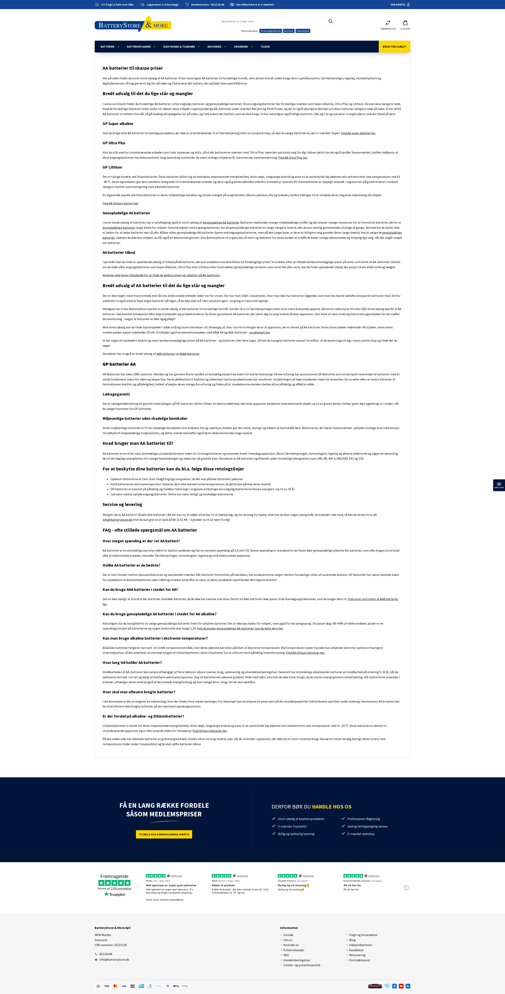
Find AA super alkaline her (358, 133)
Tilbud (265, 46)
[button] (405, 25)
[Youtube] (401, 986)
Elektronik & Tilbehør (179, 46)
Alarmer (288, 30)
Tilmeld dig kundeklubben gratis (164, 834)
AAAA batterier (189, 354)
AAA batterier (165, 354)
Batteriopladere (139, 46)
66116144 (105, 954)
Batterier (107, 46)
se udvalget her (260, 332)
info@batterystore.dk (117, 520)
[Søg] (330, 21)
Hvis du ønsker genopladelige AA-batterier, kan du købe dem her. (240, 628)
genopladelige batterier (119, 228)
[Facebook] (394, 986)
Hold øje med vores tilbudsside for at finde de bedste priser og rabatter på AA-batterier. (161, 275)
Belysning (214, 46)
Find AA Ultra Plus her (292, 157)
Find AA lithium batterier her (305, 653)
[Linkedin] (408, 986)
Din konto (398, 4)
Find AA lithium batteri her (120, 203)
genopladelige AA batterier (221, 222)
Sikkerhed (241, 46)
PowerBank (303, 30)
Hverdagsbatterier (271, 30)
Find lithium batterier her (210, 731)
